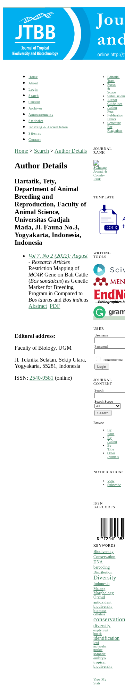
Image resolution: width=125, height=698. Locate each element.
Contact (34, 140)
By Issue (110, 432)
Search (33, 96)
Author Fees (112, 109)
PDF (55, 306)
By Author (112, 439)
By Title (110, 447)
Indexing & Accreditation (48, 127)
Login (33, 89)
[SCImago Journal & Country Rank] (101, 179)
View (110, 481)
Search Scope (103, 401)
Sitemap (34, 133)
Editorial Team (113, 79)
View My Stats (99, 681)
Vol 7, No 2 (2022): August (58, 256)
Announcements (40, 114)
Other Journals (113, 455)
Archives (35, 108)
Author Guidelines (114, 102)
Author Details (71, 151)
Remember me (112, 360)
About (33, 83)
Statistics (35, 121)
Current (34, 102)
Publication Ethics (115, 117)
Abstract (37, 306)
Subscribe (114, 485)
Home (33, 77)
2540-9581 (41, 378)
